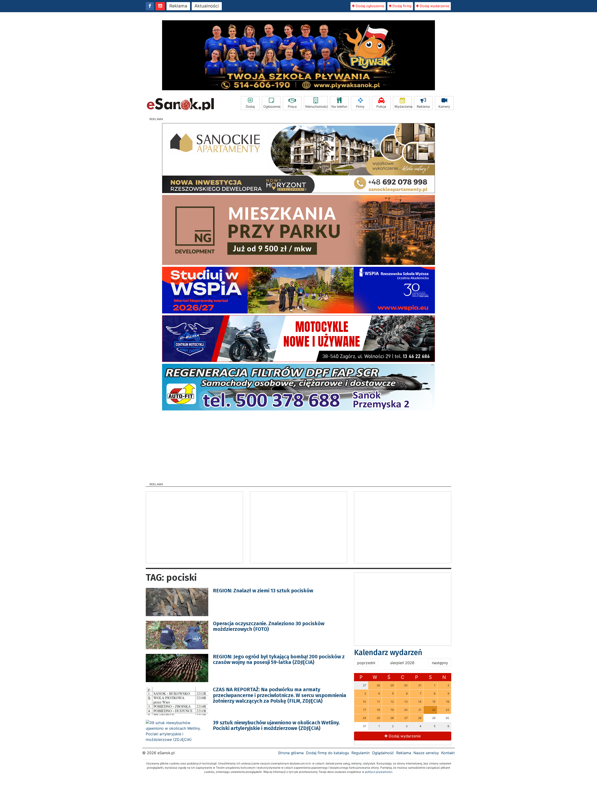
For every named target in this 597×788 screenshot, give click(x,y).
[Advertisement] (298, 445)
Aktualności (206, 6)
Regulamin (360, 752)
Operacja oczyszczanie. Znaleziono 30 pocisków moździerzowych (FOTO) (268, 626)
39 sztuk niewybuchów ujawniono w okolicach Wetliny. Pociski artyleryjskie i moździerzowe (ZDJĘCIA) (276, 725)
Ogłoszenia (271, 106)
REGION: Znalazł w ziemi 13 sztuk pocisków (263, 590)
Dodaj (250, 106)
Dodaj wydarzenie (434, 6)
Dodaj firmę (402, 6)
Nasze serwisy (426, 752)
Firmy (360, 106)
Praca (292, 106)
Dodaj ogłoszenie (369, 6)
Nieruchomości (316, 106)
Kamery (444, 106)
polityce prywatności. (379, 772)
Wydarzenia (403, 106)
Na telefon (339, 106)
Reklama (178, 6)
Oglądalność (383, 752)
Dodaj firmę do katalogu (327, 752)
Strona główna (291, 752)
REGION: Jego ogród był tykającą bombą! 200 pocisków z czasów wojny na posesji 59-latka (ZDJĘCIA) (279, 659)
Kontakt (448, 752)
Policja (381, 106)
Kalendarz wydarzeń (388, 652)
